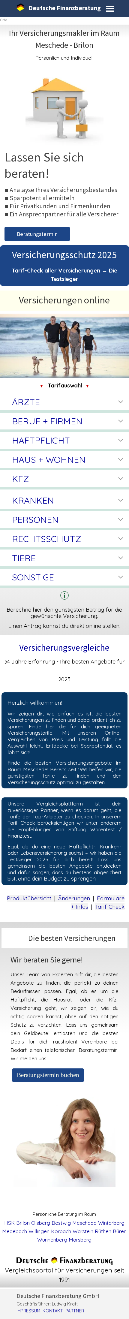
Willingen (39, 1231)
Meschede (84, 1223)
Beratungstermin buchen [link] (48, 1075)
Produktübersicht (29, 898)
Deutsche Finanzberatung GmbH (57, 1295)
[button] (64, 596)
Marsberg (80, 1239)
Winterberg (111, 1223)
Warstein (83, 1231)
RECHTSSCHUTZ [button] (46, 538)
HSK (9, 1223)
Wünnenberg (52, 1239)
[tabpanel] (64, 44)
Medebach (14, 1231)
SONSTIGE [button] (33, 577)
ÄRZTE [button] (26, 401)
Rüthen (103, 1231)
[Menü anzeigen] (110, 8)
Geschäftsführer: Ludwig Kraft (47, 1304)
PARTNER (74, 1311)
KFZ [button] (20, 478)
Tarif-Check (109, 906)
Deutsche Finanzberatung (64, 8)
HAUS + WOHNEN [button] (49, 459)
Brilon (23, 1223)
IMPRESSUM (28, 1311)
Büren (120, 1231)
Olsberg (40, 1223)
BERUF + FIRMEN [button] (47, 421)
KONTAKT (53, 1311)
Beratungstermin (37, 233)
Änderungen (74, 898)
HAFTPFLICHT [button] (41, 440)
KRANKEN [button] (33, 500)
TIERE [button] (24, 558)
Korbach (61, 1231)
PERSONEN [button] (35, 519)
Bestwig (61, 1223)
